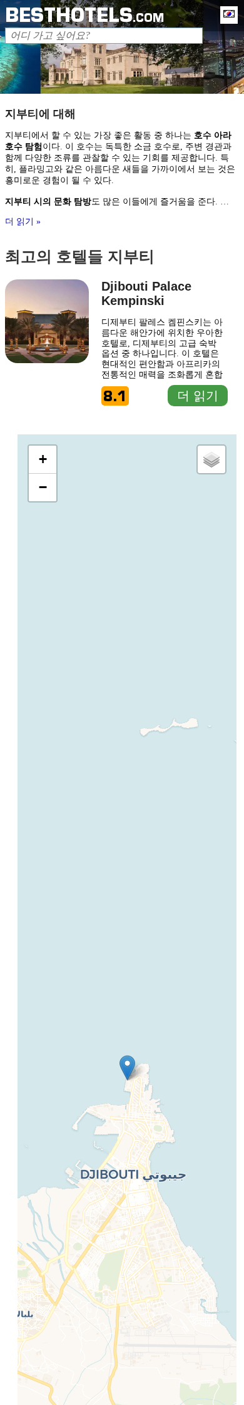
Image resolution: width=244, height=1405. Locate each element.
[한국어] (225, 15)
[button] (127, 1068)
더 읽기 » (23, 221)
